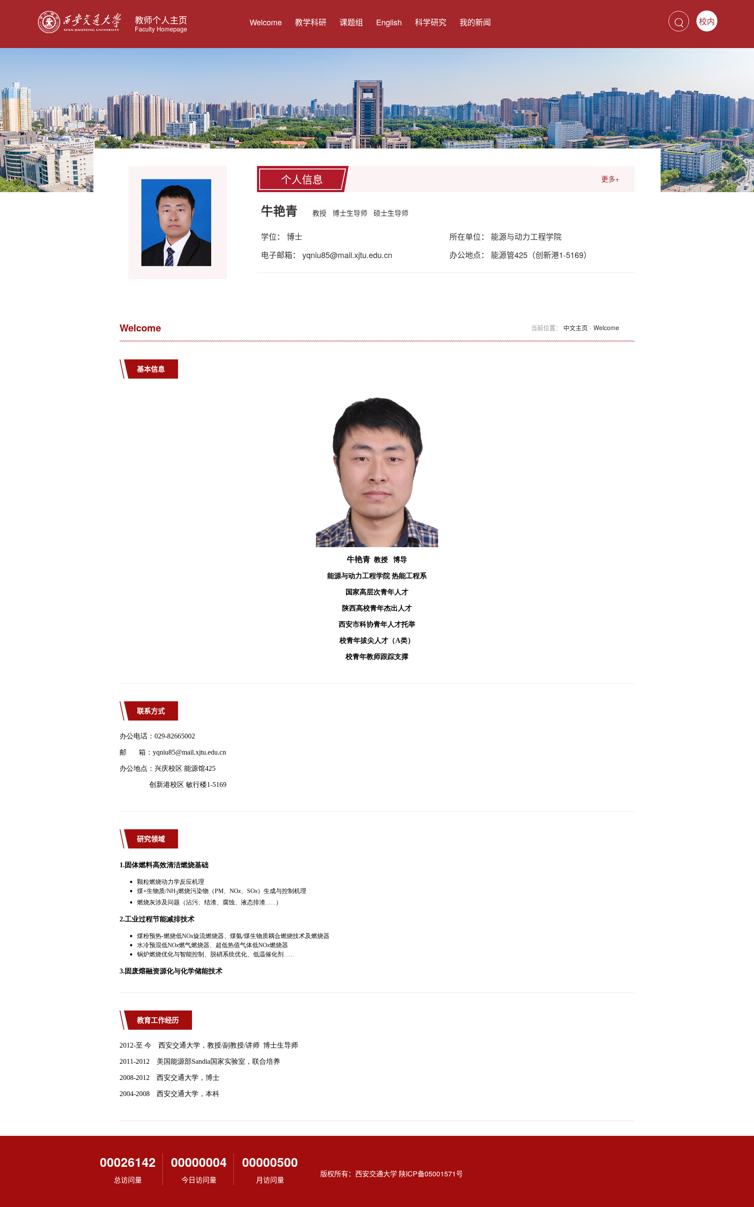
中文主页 (575, 327)
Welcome (266, 22)
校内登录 (707, 23)
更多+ (610, 179)
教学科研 (310, 22)
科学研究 (430, 22)
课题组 (351, 22)
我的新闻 (475, 22)
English (389, 22)
